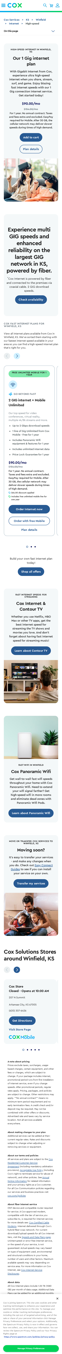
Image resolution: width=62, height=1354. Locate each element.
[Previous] (7, 356)
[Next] (17, 356)
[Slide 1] (27, 546)
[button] (45, 5)
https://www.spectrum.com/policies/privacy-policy (29, 1337)
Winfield (41, 20)
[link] (3, 5)
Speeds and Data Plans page (36, 1237)
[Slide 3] (35, 546)
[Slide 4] (35, 1049)
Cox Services (11, 20)
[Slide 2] (31, 546)
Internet (14, 23)
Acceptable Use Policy (31, 1170)
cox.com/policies (17, 1196)
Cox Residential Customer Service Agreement (30, 1163)
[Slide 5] (39, 1049)
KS (27, 20)
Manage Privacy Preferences (31, 1348)
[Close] (57, 1298)
